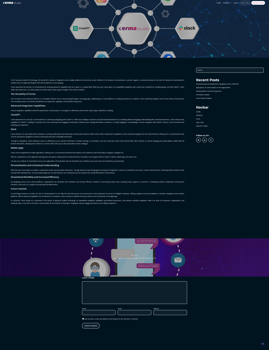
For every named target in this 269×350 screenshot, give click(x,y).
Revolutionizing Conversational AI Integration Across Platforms (217, 84)
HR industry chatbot (203, 95)
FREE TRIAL (245, 3)
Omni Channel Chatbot (204, 98)
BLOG (236, 3)
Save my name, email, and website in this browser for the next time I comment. (111, 319)
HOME (219, 3)
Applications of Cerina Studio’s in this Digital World (213, 88)
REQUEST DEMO (258, 3)
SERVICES (226, 3)
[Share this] (204, 140)
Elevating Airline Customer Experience (209, 91)
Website (156, 309)
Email (120, 309)
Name (84, 309)
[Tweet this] (198, 140)
